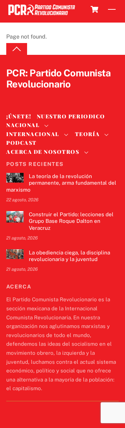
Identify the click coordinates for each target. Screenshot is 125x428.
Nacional (23, 124)
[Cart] (94, 9)
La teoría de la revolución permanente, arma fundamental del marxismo (61, 183)
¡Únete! (19, 116)
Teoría (87, 134)
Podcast (21, 142)
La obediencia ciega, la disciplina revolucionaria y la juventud (69, 256)
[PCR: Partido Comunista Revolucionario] (41, 15)
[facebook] (30, 96)
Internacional (32, 134)
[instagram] (46, 96)
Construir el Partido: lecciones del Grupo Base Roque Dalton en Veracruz (71, 221)
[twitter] (13, 96)
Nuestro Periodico (71, 116)
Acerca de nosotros (42, 151)
